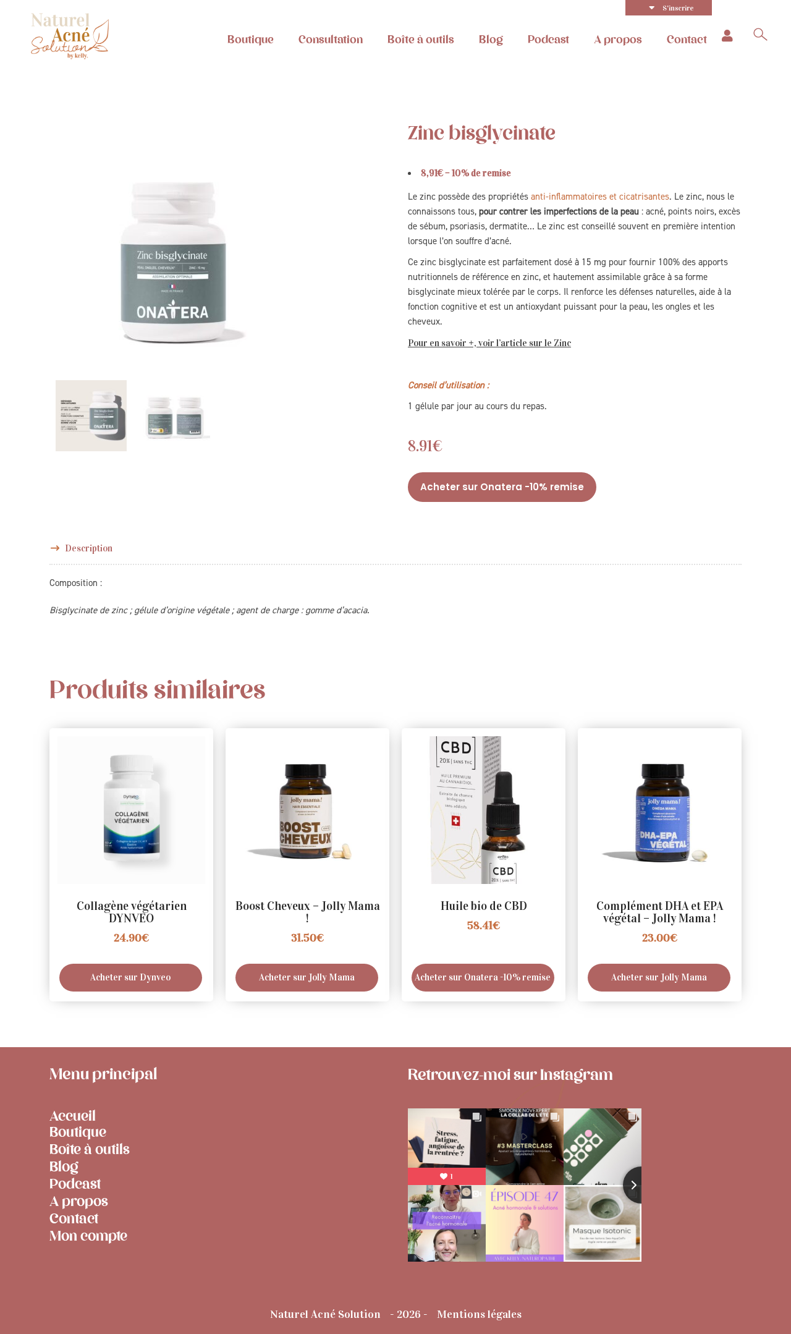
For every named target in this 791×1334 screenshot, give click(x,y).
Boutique (250, 39)
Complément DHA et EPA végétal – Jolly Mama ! (659, 912)
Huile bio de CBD (484, 906)
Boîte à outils (420, 39)
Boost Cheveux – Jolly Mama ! (307, 912)
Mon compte (88, 1236)
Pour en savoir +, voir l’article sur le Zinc (489, 343)
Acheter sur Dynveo (130, 977)
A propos (618, 39)
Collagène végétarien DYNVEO (132, 912)
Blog (491, 39)
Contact (687, 39)
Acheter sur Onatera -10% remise (502, 486)
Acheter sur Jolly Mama (307, 977)
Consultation (330, 39)
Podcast (548, 39)
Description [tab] (88, 548)
